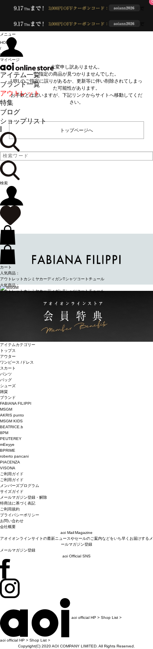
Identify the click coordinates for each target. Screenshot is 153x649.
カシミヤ (31, 279)
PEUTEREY (11, 438)
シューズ (8, 386)
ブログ (10, 112)
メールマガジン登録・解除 (23, 497)
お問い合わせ (12, 521)
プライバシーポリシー (19, 515)
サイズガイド (12, 491)
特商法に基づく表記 (17, 503)
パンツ (6, 374)
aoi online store (27, 66)
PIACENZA (10, 462)
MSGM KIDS (11, 421)
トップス (8, 350)
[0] (10, 215)
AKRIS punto (12, 415)
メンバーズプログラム (19, 485)
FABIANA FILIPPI (15, 403)
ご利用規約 (10, 509)
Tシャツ (70, 279)
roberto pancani (14, 456)
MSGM (6, 409)
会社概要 (8, 527)
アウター (8, 356)
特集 (6, 102)
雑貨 (4, 391)
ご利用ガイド (12, 480)
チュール (96, 279)
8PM (4, 433)
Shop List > (111, 617)
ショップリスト (23, 121)
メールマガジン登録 (17, 550)
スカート (8, 368)
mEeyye (7, 444)
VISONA (7, 468)
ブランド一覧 (20, 84)
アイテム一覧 (20, 75)
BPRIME (7, 450)
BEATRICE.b (11, 427)
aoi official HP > (85, 617)
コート (83, 279)
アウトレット (20, 93)
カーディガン (51, 279)
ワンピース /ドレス (17, 362)
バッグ (6, 380)
